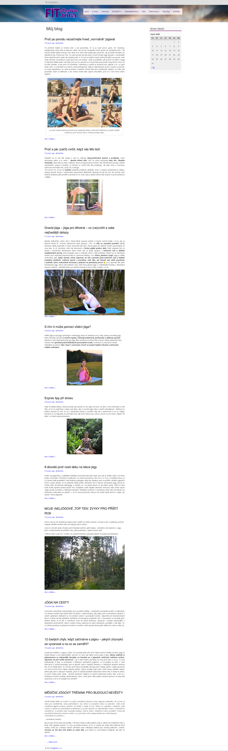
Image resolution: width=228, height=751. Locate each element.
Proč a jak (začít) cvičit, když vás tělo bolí (72, 149)
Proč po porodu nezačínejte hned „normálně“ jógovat (80, 39)
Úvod (87, 11)
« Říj (153, 68)
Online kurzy (153, 11)
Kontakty (176, 11)
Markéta (60, 43)
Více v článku (50, 139)
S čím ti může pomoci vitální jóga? (68, 326)
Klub (143, 11)
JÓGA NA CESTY (57, 602)
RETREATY (116, 11)
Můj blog (166, 11)
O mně (94, 11)
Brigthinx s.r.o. (56, 748)
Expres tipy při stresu (59, 398)
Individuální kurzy (131, 11)
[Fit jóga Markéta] (61, 12)
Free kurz (105, 11)
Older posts (51, 742)
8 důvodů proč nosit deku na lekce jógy (71, 467)
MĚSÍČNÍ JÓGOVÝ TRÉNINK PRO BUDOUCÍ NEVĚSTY (84, 692)
